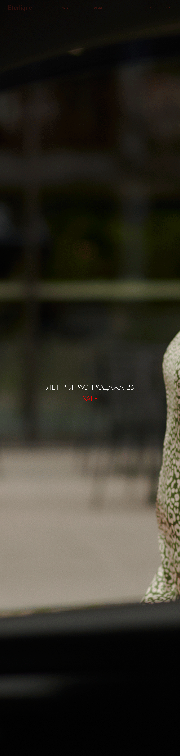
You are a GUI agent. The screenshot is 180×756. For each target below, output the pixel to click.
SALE (89, 398)
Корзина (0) (166, 8)
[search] (151, 8)
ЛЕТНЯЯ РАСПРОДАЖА (90, 387)
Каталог (98, 8)
